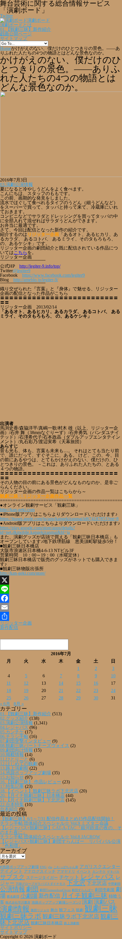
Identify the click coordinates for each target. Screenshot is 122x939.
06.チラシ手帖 (14, 736)
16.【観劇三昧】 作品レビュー (30, 781)
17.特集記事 (12, 786)
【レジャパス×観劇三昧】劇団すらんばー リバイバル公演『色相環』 (60, 843)
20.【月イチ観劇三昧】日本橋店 (32, 795)
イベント (83, 872)
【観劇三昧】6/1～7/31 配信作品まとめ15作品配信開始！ (57, 818)
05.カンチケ (12, 731)
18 (9, 690)
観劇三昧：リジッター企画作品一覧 (36, 496)
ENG (43, 867)
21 (61, 690)
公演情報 (12, 889)
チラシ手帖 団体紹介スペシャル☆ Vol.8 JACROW (50, 836)
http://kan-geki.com (17, 509)
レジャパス (98, 876)
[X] (61, 580)
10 (113, 675)
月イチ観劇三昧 (84, 895)
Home (5, 48)
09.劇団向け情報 (16, 750)
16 (96, 683)
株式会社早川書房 (17, 902)
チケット (69, 877)
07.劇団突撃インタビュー (25, 741)
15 (78, 683)
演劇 (87, 902)
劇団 (32, 889)
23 (96, 690)
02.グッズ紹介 (14, 718)
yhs (50, 867)
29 (78, 697)
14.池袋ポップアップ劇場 (25, 772)
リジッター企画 (16, 623)
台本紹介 (9, 809)
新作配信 (9, 627)
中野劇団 (114, 883)
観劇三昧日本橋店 (47, 923)
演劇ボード (38, 20)
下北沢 (76, 882)
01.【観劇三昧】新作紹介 (25, 29)
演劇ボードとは (16, 24)
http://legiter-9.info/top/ (39, 266)
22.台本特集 (12, 804)
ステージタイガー (42, 877)
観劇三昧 (101, 908)
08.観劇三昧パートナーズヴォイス (34, 745)
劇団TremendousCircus (55, 890)
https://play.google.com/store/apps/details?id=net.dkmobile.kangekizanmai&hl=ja (37, 530)
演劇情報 (15, 909)
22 (78, 690)
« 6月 (5, 703)
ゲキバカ (113, 871)
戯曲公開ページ (16, 33)
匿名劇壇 (13, 896)
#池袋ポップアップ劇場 (19, 867)
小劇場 (28, 896)
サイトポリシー (16, 927)
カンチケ (99, 872)
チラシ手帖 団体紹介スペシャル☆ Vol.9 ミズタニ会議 (54, 823)
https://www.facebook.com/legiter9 (53, 275)
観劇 (79, 910)
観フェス (67, 910)
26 (26, 697)
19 (26, 690)
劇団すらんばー (83, 890)
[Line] (61, 589)
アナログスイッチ (40, 871)
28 (61, 697)
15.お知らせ (12, 777)
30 (96, 697)
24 (113, 690)
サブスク (12, 877)
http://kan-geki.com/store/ (22, 573)
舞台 (54, 910)
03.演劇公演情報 (16, 184)
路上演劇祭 (71, 923)
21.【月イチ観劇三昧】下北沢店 (32, 800)
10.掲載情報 (12, 754)
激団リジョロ (40, 910)
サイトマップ (13, 38)
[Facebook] (61, 598)
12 (26, 683)
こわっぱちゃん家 (65, 867)
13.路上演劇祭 (14, 768)
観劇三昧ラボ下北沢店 (71, 916)
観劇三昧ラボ (20, 916)
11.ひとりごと (14, 759)
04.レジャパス (14, 727)
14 (61, 683)
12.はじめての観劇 (18, 763)
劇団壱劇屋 (105, 890)
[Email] (61, 607)
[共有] (61, 616)
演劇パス (104, 902)
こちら (20, 252)
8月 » (19, 703)
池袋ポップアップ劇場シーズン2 (56, 902)
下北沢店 (97, 883)
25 (9, 697)
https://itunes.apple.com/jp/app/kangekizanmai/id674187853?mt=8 (59, 518)
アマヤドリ (66, 871)
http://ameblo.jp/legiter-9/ (35, 279)
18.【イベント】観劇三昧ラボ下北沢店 (39, 790)
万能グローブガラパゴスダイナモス (41, 883)
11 (9, 683)
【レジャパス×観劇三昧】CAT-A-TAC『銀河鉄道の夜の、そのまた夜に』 (61, 830)
